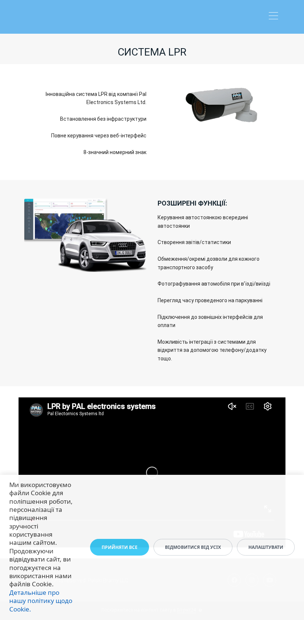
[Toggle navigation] (275, 16)
